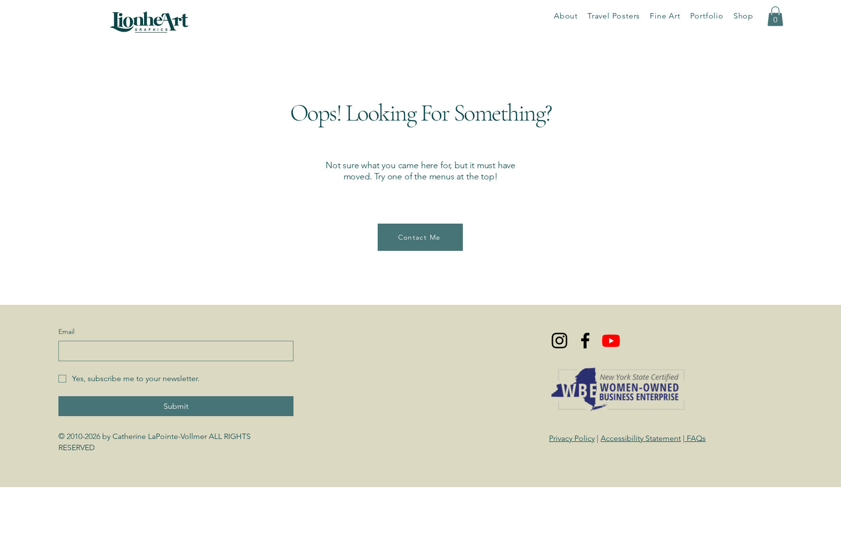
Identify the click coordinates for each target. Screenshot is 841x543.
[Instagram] (559, 340)
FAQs (695, 438)
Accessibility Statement (641, 438)
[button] (707, 15)
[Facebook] (585, 340)
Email (66, 331)
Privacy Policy (572, 438)
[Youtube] (611, 340)
